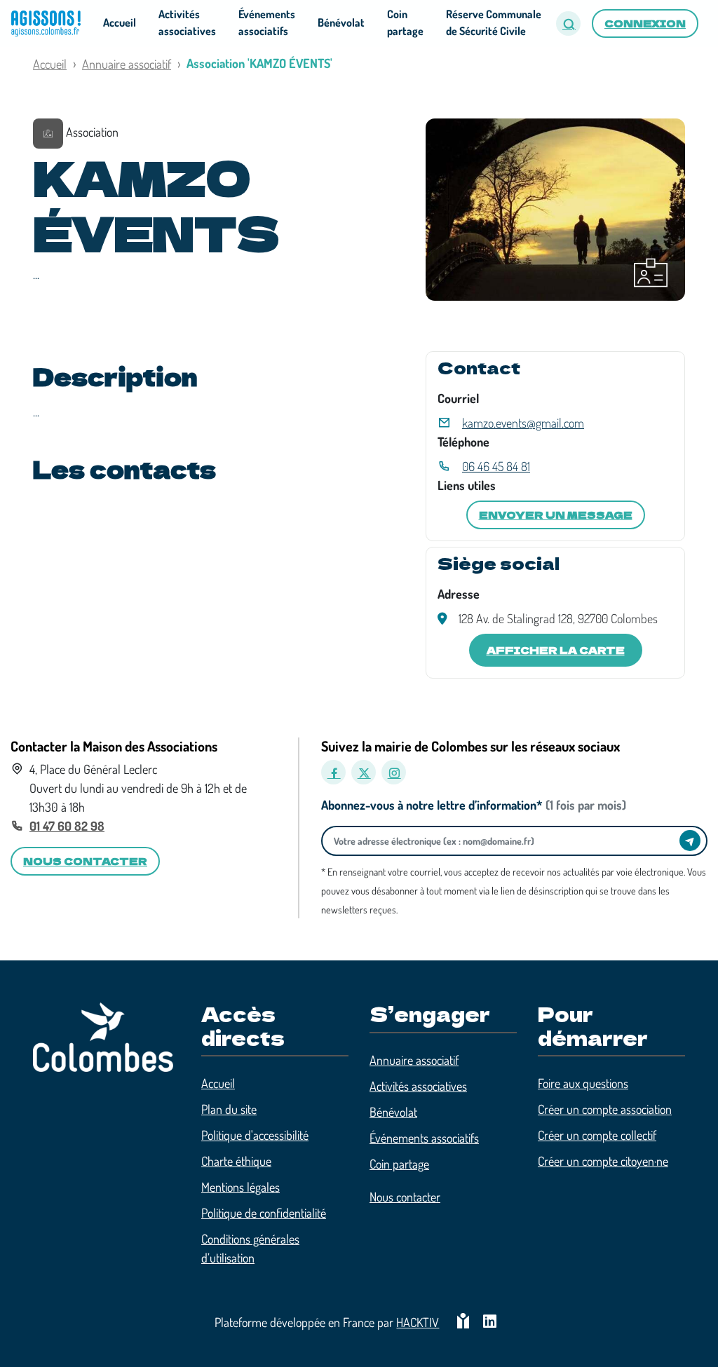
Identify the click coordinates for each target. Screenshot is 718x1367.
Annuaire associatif (126, 64)
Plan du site (229, 1109)
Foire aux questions (583, 1083)
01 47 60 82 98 (66, 826)
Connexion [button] (645, 23)
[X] (363, 772)
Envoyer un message (555, 515)
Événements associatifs (424, 1137)
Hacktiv (417, 1322)
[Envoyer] (689, 840)
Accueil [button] (119, 22)
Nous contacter (405, 1196)
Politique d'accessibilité (255, 1135)
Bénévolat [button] (341, 22)
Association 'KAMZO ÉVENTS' (259, 63)
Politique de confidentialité (263, 1212)
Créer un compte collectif (597, 1135)
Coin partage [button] (405, 22)
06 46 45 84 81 (496, 466)
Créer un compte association (605, 1109)
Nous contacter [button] (85, 861)
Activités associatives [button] (187, 22)
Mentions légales (240, 1187)
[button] (568, 23)
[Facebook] (333, 772)
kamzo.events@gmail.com (523, 422)
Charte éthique (236, 1161)
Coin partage (399, 1163)
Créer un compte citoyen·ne (603, 1161)
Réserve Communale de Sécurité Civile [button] (493, 22)
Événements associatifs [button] (266, 22)
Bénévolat (393, 1112)
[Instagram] (393, 772)
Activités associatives (418, 1086)
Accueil (50, 64)
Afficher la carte (556, 650)
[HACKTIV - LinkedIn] (489, 1322)
